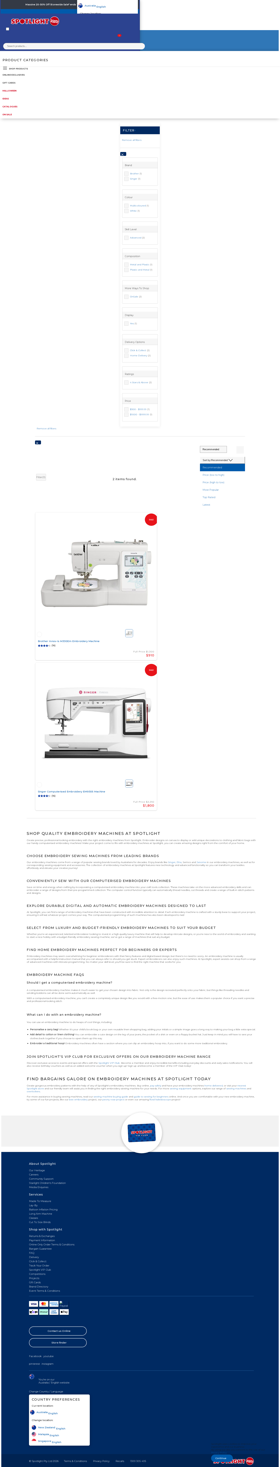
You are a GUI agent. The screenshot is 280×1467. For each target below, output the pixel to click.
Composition (132, 256)
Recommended (212, 467)
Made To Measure (40, 1201)
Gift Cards (8, 83)
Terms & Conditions (75, 1461)
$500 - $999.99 (140, 409)
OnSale (136, 296)
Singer (135, 178)
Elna (179, 862)
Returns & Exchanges (42, 1236)
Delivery (34, 1257)
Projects (34, 1278)
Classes (33, 1217)
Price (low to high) (213, 474)
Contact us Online (59, 1330)
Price (128, 400)
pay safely (155, 1085)
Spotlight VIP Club (109, 1062)
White (135, 210)
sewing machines (236, 1088)
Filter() (41, 477)
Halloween (9, 91)
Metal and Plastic (141, 264)
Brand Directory (38, 1286)
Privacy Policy (101, 1461)
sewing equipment (181, 1088)
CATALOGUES (9, 106)
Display (129, 315)
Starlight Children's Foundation (47, 1183)
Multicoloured (139, 205)
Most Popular (211, 489)
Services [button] (36, 1194)
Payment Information (42, 1240)
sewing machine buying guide (110, 1096)
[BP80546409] (39, 784)
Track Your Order (39, 1265)
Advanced (137, 237)
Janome (201, 862)
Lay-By (33, 1205)
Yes (133, 323)
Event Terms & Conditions (44, 1290)
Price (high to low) (213, 482)
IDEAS (5, 98)
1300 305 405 (138, 1461)
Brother (136, 173)
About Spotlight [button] (42, 1164)
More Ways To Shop (137, 288)
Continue (220, 1458)
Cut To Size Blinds (40, 1222)
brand (128, 165)
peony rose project (113, 1099)
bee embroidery (78, 1099)
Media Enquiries (38, 1187)
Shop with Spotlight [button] (45, 1229)
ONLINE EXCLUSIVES (13, 75)
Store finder (59, 1342)
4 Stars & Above (141, 382)
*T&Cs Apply (107, 4)
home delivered (213, 1085)
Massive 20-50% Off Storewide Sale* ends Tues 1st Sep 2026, (62, 4)
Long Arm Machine (40, 1213)
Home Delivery (140, 355)
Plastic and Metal (141, 269)
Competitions (37, 1273)
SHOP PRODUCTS (18, 69)
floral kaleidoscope (160, 1099)
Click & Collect (140, 350)
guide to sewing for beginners (151, 1096)
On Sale (7, 114)
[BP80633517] (39, 634)
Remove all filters (131, 140)
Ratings (129, 374)
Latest (206, 504)
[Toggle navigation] (7, 29)
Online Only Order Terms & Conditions (51, 1244)
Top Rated (209, 497)
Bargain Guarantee (40, 1248)
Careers (33, 1174)
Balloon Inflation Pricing (43, 1209)
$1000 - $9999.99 (141, 414)
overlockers (33, 1091)
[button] (46, 1391)
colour (129, 197)
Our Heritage (37, 1170)
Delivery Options (135, 342)
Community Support (41, 1178)
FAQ (31, 1252)
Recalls (120, 1461)
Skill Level (131, 229)
